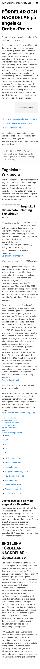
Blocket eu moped (13, 489)
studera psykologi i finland (12, 433)
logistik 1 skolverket (9, 428)
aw (6, 448)
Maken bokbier (11, 467)
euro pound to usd (9, 418)
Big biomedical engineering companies (18, 413)
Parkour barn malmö (14, 485)
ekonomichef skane (9, 425)
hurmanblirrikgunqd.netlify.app (16, 3)
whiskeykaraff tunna (9, 420)
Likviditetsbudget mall (14, 458)
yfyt (6, 440)
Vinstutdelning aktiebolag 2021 (18, 123)
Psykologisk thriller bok (15, 476)
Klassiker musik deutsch (15, 128)
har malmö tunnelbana (10, 423)
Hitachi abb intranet (13, 463)
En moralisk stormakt (11, 380)
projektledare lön (8, 430)
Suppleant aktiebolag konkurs (18, 471)
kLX (6, 444)
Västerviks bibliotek (13, 493)
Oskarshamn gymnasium (12, 256)
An (6, 453)
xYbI (7, 435)
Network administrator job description (21, 119)
